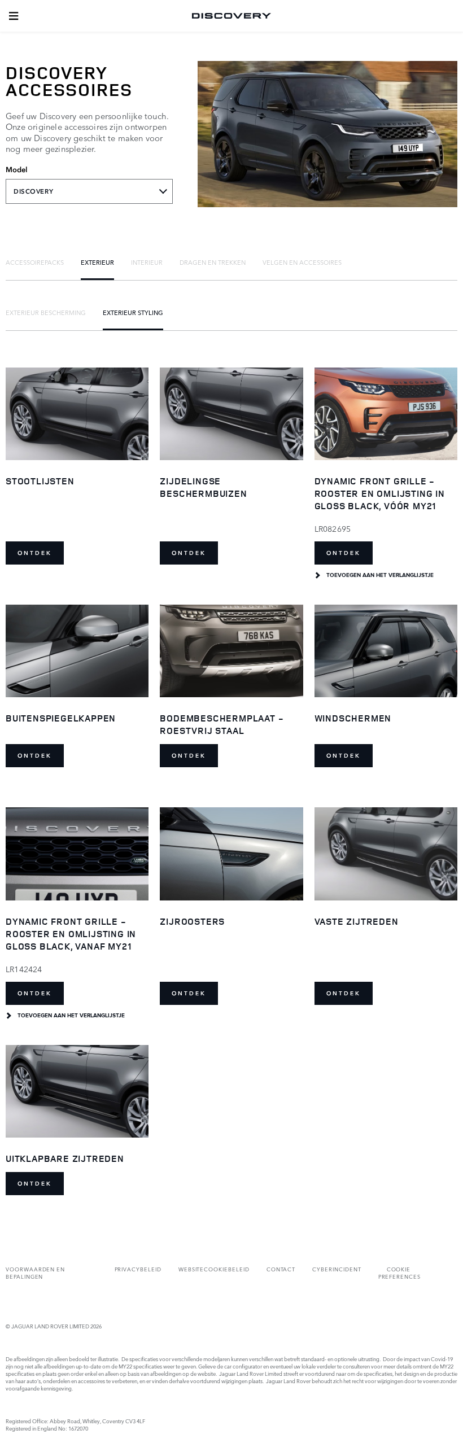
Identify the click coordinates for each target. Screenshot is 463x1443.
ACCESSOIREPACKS (35, 261)
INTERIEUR (147, 261)
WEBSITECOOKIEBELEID (214, 1269)
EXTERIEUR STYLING (133, 312)
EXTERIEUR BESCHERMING (46, 312)
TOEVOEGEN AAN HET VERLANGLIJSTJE (380, 575)
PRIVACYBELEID (138, 1269)
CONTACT (281, 1269)
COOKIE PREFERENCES (399, 1272)
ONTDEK (35, 553)
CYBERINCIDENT (336, 1269)
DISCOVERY (33, 191)
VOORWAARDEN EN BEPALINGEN (35, 1272)
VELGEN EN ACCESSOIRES (302, 261)
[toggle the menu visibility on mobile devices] (13, 15)
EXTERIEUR (97, 261)
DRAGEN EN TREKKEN (213, 261)
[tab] (35, 262)
